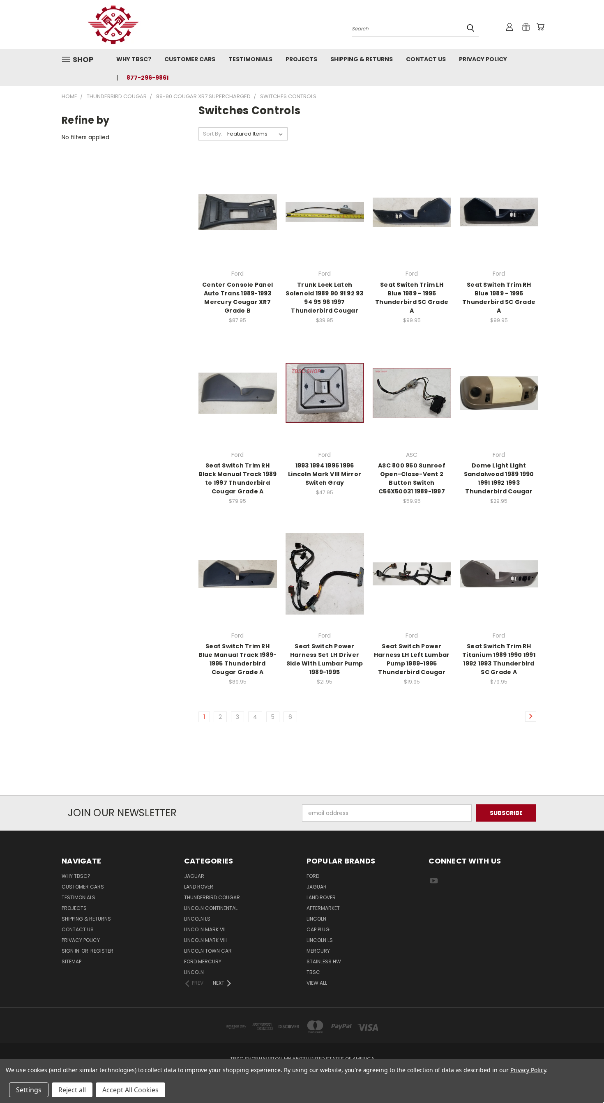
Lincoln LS (197, 918)
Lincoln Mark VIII (205, 940)
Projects (301, 59)
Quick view (237, 195)
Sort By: (212, 134)
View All (317, 982)
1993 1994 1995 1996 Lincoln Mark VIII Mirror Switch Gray (324, 474)
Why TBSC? (133, 59)
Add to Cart (238, 226)
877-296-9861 (147, 78)
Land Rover (198, 886)
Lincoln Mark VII (205, 929)
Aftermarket (323, 908)
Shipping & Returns (361, 59)
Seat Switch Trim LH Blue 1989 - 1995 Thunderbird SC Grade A (411, 298)
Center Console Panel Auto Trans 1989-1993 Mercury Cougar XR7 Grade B (237, 298)
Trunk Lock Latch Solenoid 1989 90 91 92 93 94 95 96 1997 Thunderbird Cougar (324, 298)
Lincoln (194, 972)
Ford (313, 876)
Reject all (72, 1089)
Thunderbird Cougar (212, 897)
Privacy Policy (483, 59)
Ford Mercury (202, 961)
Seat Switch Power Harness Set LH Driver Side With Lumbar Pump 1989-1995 (324, 659)
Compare (235, 211)
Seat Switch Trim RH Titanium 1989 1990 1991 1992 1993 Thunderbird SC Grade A (498, 659)
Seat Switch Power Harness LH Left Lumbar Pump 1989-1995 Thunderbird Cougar (412, 659)
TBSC (313, 972)
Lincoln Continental (210, 908)
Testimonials (250, 59)
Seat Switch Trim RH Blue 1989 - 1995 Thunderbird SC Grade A (498, 298)
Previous (582, 1077)
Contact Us (426, 59)
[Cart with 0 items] (540, 27)
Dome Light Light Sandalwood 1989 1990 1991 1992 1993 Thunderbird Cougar (499, 478)
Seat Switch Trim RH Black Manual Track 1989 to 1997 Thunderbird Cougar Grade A (237, 478)
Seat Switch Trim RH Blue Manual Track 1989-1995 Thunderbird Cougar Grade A (237, 659)
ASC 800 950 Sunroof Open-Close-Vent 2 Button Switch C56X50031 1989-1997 (411, 478)
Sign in (71, 950)
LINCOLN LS (320, 940)
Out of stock (411, 226)
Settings (28, 1089)
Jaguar (194, 876)
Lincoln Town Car (208, 950)
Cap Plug (318, 929)
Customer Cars (189, 59)
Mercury (318, 950)
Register (101, 950)
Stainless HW (324, 961)
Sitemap (71, 961)
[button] (302, 780)
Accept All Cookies (130, 1089)
